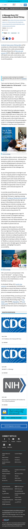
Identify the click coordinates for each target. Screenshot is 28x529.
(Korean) (18, 489)
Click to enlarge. (6, 154)
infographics (15, 302)
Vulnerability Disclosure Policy (6, 470)
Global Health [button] (13, 33)
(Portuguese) (7, 499)
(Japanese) (6, 504)
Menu (5, 4)
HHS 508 (4, 478)
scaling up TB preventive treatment (17, 198)
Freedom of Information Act (20, 470)
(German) (6, 502)
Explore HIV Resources (14, 1)
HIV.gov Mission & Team (6, 454)
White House (17, 478)
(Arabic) (5, 493)
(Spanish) (6, 486)
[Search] (21, 5)
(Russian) (19, 491)
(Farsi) (18, 502)
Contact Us (17, 457)
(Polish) (18, 497)
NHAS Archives (18, 462)
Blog (7, 8)
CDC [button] (8, 33)
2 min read (5, 342)
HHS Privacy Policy (19, 473)
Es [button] (25, 4)
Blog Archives (5, 457)
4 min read (5, 372)
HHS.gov (17, 476)
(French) (6, 497)
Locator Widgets (18, 453)
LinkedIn (4, 447)
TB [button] (18, 33)
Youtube (13, 441)
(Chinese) (19, 486)
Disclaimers (17, 459)
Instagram (19, 441)
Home (2, 8)
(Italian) (18, 499)
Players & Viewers (6, 473)
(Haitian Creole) (20, 494)
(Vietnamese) (7, 489)
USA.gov (4, 476)
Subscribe (9, 447)
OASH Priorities (18, 480)
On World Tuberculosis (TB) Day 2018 (11, 45)
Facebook (24, 78)
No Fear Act (4, 480)
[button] (14, 339)
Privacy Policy (5, 459)
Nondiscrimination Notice (6, 462)
